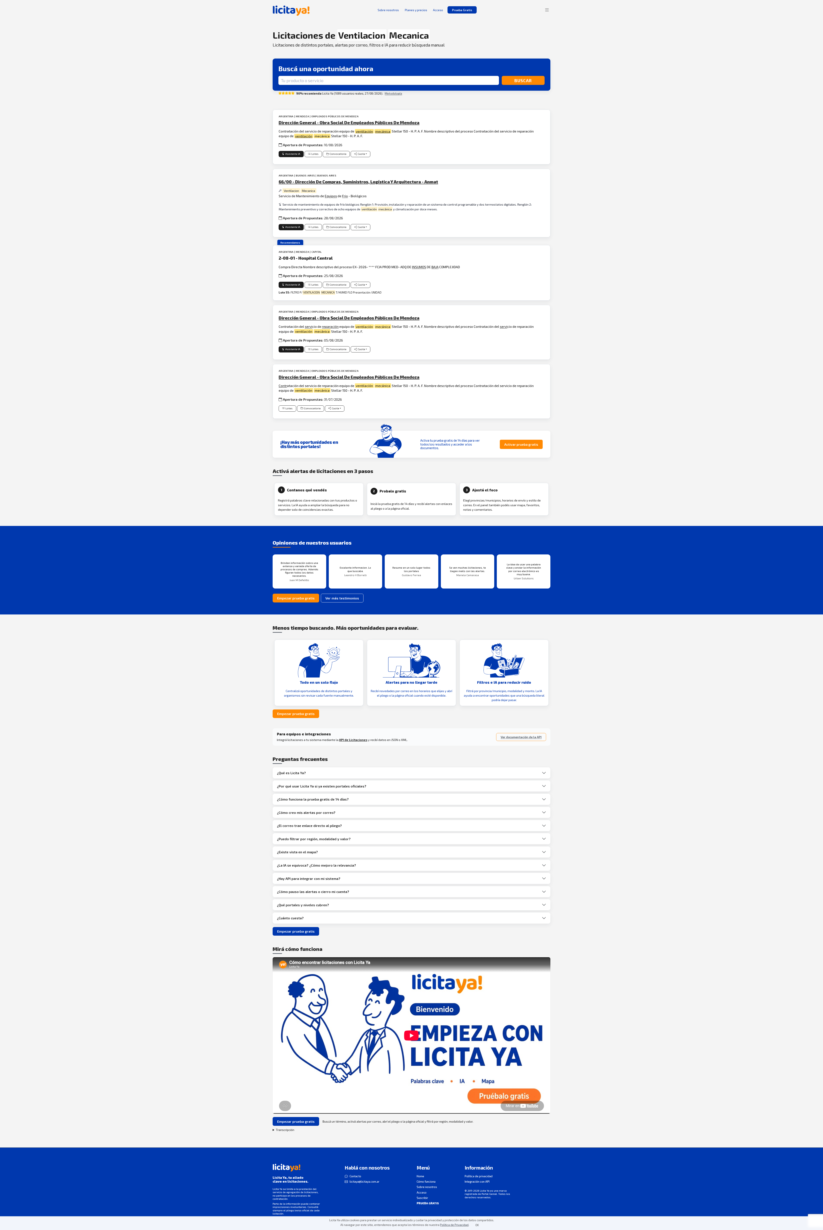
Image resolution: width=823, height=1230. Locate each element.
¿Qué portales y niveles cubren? (303, 905)
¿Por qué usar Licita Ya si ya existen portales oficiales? (321, 786)
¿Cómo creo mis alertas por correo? (306, 812)
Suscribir (422, 1198)
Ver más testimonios (342, 598)
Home (420, 1176)
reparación (330, 326)
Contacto (355, 1176)
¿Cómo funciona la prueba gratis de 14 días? (313, 799)
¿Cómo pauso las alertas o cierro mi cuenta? (313, 892)
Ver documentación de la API (521, 737)
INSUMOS (419, 267)
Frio (345, 196)
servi (308, 326)
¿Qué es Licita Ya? (291, 773)
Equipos (331, 196)
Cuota (361, 153)
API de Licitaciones (353, 740)
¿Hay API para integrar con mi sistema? (308, 878)
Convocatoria (338, 153)
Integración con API (477, 1181)
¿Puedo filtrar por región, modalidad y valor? (314, 839)
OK (477, 1225)
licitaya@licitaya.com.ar (364, 1181)
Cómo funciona (426, 1181)
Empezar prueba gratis (296, 598)
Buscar (523, 80)
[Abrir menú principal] (547, 9)
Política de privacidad (479, 1176)
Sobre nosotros (427, 1187)
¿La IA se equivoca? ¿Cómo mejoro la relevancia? (316, 865)
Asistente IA (292, 153)
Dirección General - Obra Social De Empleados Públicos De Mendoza (349, 122)
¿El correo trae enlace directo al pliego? (309, 826)
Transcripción (285, 1130)
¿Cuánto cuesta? (290, 918)
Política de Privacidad (454, 1225)
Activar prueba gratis (521, 444)
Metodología (393, 93)
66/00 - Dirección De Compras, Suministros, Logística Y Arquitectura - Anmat (358, 181)
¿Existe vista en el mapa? (297, 852)
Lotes (314, 153)
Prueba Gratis (462, 10)
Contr (283, 386)
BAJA (435, 267)
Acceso (422, 1192)
